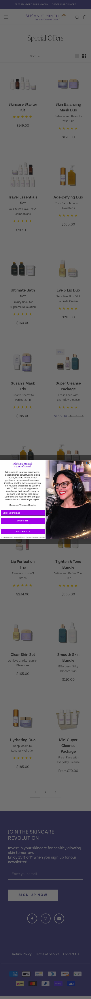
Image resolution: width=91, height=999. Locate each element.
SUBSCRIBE (22, 521)
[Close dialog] (88, 463)
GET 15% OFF (23, 532)
